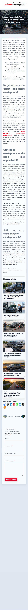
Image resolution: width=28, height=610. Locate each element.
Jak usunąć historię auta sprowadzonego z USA (11, 316)
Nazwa (7, 438)
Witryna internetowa (10, 453)
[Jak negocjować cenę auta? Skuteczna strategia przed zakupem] (14, 346)
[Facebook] (5, 404)
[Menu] (25, 4)
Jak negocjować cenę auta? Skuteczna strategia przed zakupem (12, 355)
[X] (8, 404)
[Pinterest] (14, 404)
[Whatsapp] (17, 404)
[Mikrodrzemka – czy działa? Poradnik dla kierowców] (14, 366)
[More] (5, 407)
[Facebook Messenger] (20, 404)
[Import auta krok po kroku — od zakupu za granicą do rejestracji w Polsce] (14, 326)
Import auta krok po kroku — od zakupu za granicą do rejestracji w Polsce (13, 335)
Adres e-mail (9, 446)
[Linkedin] (11, 404)
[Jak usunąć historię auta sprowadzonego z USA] (14, 307)
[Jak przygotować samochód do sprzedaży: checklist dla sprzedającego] (14, 287)
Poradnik (18, 27)
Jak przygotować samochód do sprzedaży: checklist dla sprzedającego (13, 296)
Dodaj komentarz (10, 461)
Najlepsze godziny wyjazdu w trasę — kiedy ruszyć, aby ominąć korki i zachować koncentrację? (13, 394)
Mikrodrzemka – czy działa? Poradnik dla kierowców (12, 374)
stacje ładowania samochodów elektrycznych (14, 133)
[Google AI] (23, 404)
